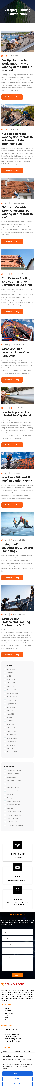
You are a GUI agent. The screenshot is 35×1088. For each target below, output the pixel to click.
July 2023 (10, 711)
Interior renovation (11, 1032)
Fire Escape (10, 794)
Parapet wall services (14, 812)
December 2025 (12, 690)
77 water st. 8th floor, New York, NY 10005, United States (17, 904)
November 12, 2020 (19, 614)
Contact (8, 1020)
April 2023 (10, 721)
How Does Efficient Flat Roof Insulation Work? (17, 479)
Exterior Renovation (13, 784)
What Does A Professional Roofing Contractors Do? (15, 622)
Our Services (9, 1013)
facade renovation (13, 791)
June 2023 (10, 714)
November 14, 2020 (19, 540)
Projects (7, 1015)
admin (6, 203)
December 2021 (12, 735)
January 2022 (11, 731)
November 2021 (12, 738)
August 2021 (11, 745)
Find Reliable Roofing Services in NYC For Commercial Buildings (17, 281)
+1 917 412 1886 (17, 857)
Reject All (17, 1084)
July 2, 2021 (16, 473)
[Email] (17, 867)
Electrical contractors (14, 780)
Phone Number (17, 854)
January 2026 (11, 686)
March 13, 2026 (13, 130)
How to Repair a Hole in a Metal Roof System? (17, 413)
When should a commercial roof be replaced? (15, 352)
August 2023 (11, 707)
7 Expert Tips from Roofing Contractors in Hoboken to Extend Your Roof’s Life (17, 139)
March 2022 (11, 724)
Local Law (10, 808)
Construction (11, 777)
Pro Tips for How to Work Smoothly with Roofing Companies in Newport (16, 65)
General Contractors (14, 801)
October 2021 (11, 742)
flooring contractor (13, 798)
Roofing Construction (14, 815)
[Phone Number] (17, 845)
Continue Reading (12, 97)
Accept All (17, 1073)
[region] (17, 1070)
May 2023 (10, 717)
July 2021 (10, 748)
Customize (17, 1079)
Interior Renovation (13, 805)
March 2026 (11, 679)
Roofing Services (12, 818)
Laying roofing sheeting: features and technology (17, 547)
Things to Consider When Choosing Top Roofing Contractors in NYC (17, 212)
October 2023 (11, 700)
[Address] (17, 890)
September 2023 (12, 704)
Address (17, 899)
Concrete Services (13, 774)
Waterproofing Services (15, 825)
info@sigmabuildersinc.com (17, 880)
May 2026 (10, 673)
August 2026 (11, 669)
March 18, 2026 (13, 56)
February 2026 (11, 683)
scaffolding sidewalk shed (15, 822)
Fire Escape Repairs (11, 1036)
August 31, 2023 (18, 274)
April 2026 (10, 676)
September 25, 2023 (19, 203)
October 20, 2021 (18, 345)
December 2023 (12, 693)
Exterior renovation (11, 1029)
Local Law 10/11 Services (12, 1041)
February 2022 (11, 728)
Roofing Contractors (12, 1034)
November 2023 (12, 697)
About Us (8, 1011)
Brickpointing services (14, 770)
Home (7, 1008)
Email (17, 876)
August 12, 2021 (18, 408)
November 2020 (12, 752)
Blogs (6, 1018)
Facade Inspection (13, 787)
